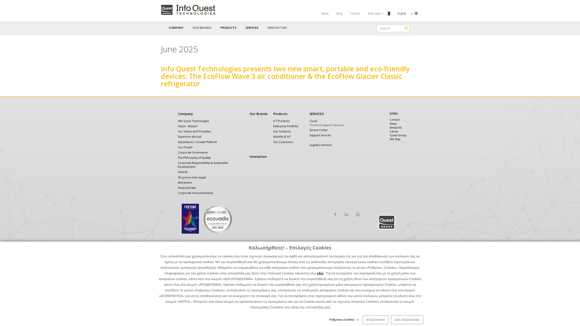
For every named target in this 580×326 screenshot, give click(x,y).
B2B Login (374, 13)
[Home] (188, 9)
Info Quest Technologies (193, 121)
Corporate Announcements (195, 193)
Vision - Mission (188, 126)
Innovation (277, 28)
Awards (183, 172)
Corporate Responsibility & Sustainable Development (203, 165)
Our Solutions (282, 131)
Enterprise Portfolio (285, 126)
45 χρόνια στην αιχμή (192, 177)
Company (185, 114)
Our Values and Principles (194, 131)
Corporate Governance (193, 152)
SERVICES (316, 114)
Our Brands (202, 28)
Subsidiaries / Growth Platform (197, 142)
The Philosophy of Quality (194, 158)
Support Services (320, 135)
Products (280, 114)
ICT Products (281, 121)
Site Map (395, 139)
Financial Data (187, 188)
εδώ (320, 273)
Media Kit (395, 127)
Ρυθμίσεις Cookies (342, 319)
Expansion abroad (189, 137)
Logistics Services (320, 145)
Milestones (185, 183)
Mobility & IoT (282, 137)
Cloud (313, 121)
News (325, 13)
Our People (185, 147)
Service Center (318, 130)
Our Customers (283, 142)
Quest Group (398, 135)
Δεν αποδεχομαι (407, 320)
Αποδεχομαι (375, 320)
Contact (355, 13)
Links (394, 113)
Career (394, 131)
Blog (339, 13)
